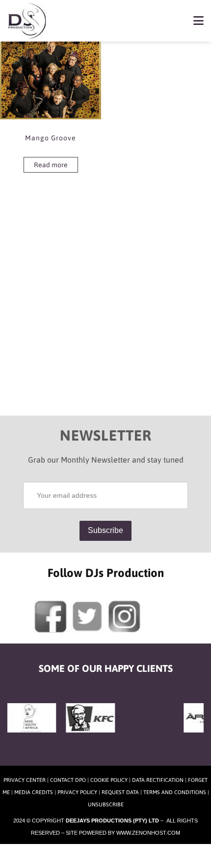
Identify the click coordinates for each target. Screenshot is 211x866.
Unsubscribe (106, 804)
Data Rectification (158, 780)
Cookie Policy (109, 780)
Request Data (120, 792)
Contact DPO (68, 780)
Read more (51, 165)
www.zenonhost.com (148, 833)
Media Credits (33, 792)
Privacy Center (24, 780)
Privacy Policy (77, 792)
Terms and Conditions (174, 792)
